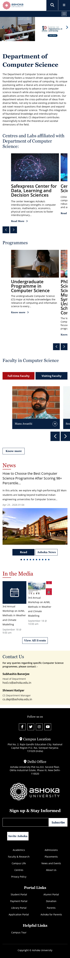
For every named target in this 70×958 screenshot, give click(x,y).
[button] (52, 5)
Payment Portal (18, 901)
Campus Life (19, 863)
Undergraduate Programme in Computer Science (30, 285)
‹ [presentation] (6, 229)
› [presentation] (13, 229)
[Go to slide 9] (45, 560)
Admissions (51, 850)
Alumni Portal (51, 894)
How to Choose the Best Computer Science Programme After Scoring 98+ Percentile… (32, 478)
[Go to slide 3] (27, 560)
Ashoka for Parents (51, 914)
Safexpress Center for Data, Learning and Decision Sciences (34, 190)
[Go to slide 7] (39, 560)
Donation (51, 901)
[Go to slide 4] (30, 560)
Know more (18, 312)
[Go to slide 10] (48, 560)
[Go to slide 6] (36, 560)
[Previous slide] (3, 27)
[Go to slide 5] (33, 560)
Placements (51, 856)
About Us (51, 870)
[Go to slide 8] (42, 560)
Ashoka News (46, 552)
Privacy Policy (18, 876)
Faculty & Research (19, 856)
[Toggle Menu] (64, 5)
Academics (19, 850)
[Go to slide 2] (24, 560)
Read (23, 552)
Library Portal (19, 907)
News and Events (51, 863)
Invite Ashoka (18, 836)
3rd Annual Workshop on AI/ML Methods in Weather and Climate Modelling (14, 615)
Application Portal (19, 914)
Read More (17, 221)
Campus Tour (19, 932)
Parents (51, 907)
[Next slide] (67, 27)
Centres (18, 870)
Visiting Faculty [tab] (52, 376)
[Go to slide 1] (21, 560)
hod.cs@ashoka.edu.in (17, 683)
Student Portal (19, 894)
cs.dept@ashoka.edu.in (17, 699)
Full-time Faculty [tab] (19, 376)
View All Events (35, 640)
